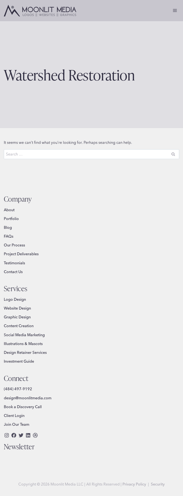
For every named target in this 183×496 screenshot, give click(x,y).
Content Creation (19, 325)
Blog (8, 227)
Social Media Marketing (24, 334)
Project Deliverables (21, 253)
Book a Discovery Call (23, 406)
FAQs (8, 236)
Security (158, 484)
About (9, 209)
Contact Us (13, 271)
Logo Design (15, 299)
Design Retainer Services (25, 352)
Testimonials (14, 263)
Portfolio (11, 218)
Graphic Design (17, 317)
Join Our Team (16, 424)
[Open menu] (174, 10)
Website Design (17, 308)
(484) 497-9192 (18, 388)
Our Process (14, 245)
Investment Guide (19, 361)
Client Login (14, 415)
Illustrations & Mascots (23, 343)
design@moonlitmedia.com (27, 398)
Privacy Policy (134, 484)
